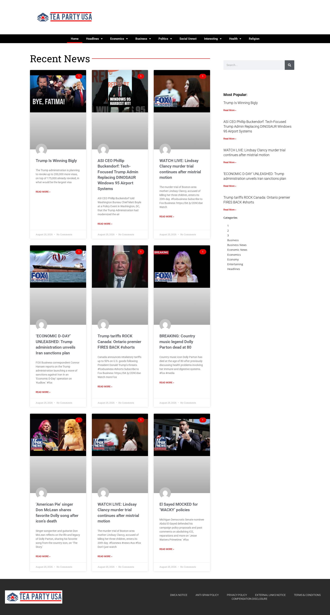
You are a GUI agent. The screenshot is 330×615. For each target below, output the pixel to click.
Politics (163, 38)
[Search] (289, 65)
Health (233, 38)
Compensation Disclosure (249, 598)
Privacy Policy (237, 594)
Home (74, 38)
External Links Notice (270, 594)
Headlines (92, 38)
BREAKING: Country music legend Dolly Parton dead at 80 (177, 342)
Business (141, 38)
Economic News (237, 249)
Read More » (43, 191)
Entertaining (235, 264)
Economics (117, 38)
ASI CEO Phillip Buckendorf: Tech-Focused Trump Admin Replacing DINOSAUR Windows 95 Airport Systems (257, 126)
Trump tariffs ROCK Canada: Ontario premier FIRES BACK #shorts (119, 342)
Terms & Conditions (307, 594)
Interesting (211, 38)
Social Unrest (188, 38)
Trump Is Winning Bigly (56, 160)
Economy (233, 259)
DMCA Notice (178, 594)
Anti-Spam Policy (207, 594)
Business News (237, 245)
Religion (254, 38)
